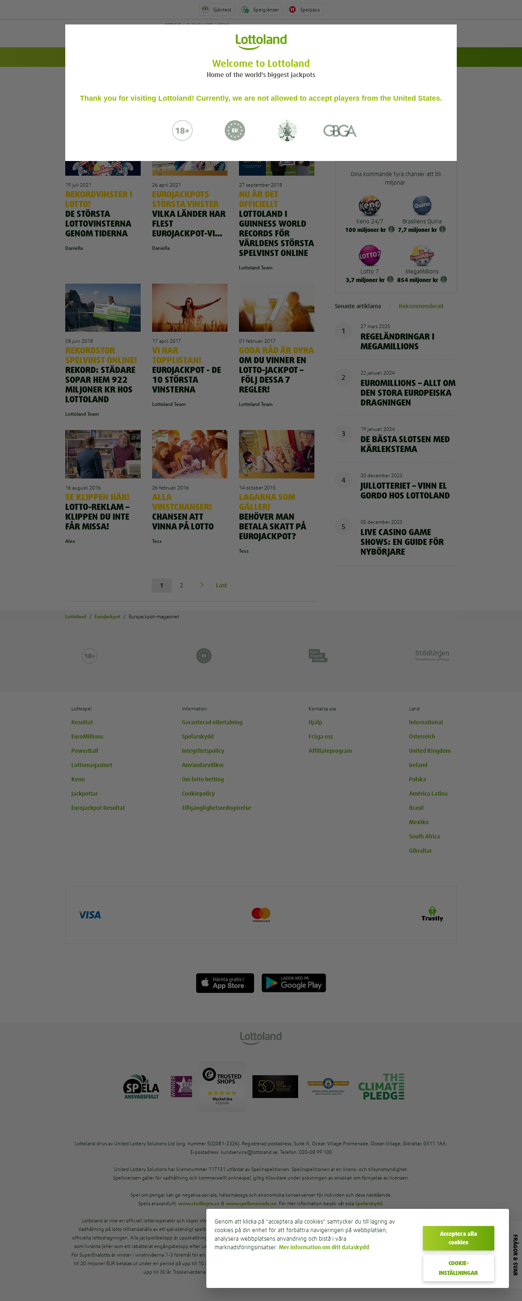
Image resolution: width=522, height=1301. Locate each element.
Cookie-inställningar (458, 1268)
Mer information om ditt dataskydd (324, 1247)
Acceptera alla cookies (458, 1238)
